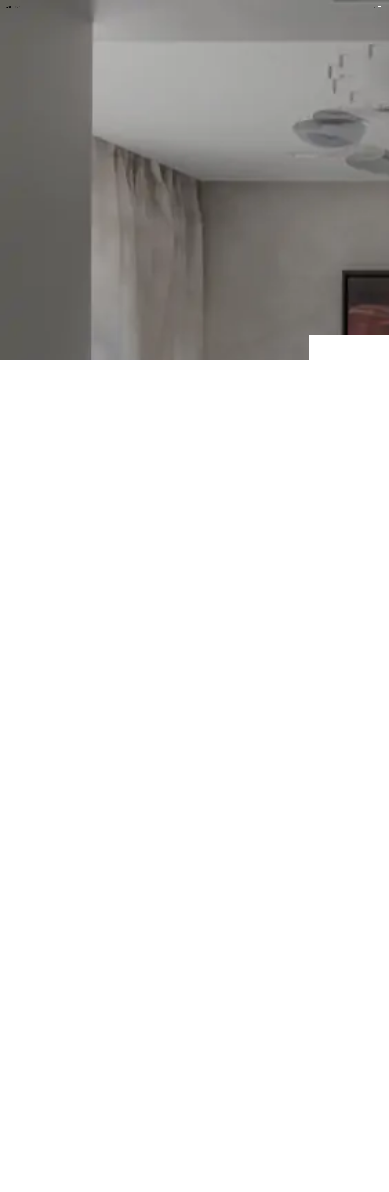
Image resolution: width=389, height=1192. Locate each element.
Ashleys (13, 7)
